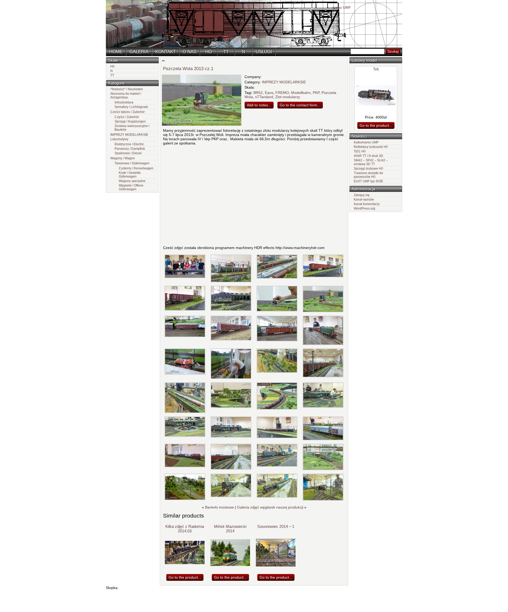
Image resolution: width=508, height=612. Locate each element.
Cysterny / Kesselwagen (136, 168)
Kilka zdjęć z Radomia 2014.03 (184, 528)
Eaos (269, 92)
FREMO (282, 92)
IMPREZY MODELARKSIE (129, 135)
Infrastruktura (124, 102)
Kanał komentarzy (367, 204)
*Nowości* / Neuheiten (126, 89)
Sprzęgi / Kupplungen (130, 121)
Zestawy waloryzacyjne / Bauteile (132, 128)
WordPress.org (364, 208)
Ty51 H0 (360, 151)
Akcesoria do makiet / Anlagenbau (125, 95)
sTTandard (264, 97)
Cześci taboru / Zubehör (127, 112)
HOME (116, 51)
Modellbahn (301, 92)
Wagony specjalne (132, 181)
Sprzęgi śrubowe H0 (368, 168)
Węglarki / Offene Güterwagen (131, 187)
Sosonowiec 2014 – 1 (275, 526)
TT (226, 51)
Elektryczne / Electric (129, 144)
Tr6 (376, 69)
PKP (316, 92)
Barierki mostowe (219, 507)
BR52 (258, 92)
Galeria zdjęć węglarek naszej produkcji (270, 507)
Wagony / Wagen (122, 158)
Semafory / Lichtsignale (131, 107)
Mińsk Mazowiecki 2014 (230, 528)
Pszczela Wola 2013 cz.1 (188, 68)
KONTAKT (165, 51)
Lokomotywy (119, 139)
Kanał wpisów (364, 199)
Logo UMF (342, 7)
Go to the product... (376, 125)
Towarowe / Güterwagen (132, 163)
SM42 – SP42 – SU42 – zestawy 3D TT (371, 162)
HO (208, 51)
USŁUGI (264, 51)
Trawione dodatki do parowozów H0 (368, 175)
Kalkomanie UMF (366, 142)
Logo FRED (131, 7)
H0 (112, 66)
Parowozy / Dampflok (130, 149)
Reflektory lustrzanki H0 (371, 147)
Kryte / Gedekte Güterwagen (130, 174)
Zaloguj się (362, 195)
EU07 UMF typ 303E (368, 181)
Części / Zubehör (127, 117)
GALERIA (138, 51)
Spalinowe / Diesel (128, 153)
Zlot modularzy (287, 97)
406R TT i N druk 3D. (369, 156)
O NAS (189, 51)
